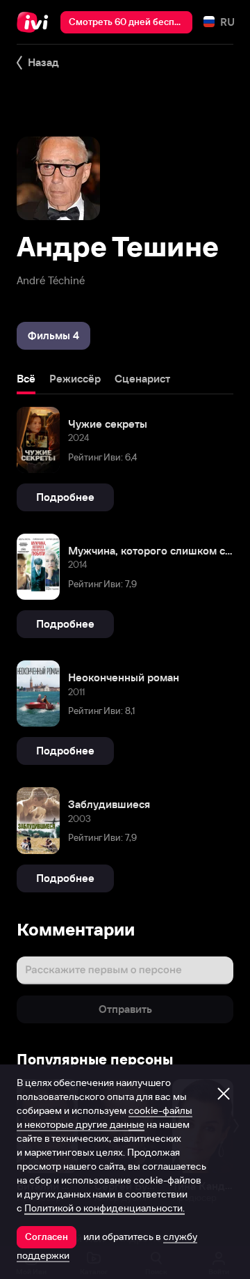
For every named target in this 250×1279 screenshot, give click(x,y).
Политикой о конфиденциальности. (104, 1208)
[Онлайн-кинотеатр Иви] (36, 22)
